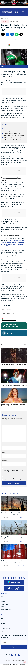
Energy (6, 18)
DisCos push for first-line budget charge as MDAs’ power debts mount (12, 538)
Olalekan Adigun (14, 39)
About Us (3, 599)
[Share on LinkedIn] (12, 34)
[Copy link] (21, 34)
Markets (3, 623)
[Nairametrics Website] (10, 12)
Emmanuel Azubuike (22, 565)
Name (4, 444)
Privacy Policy (4, 604)
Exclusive (3, 618)
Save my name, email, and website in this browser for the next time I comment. (12, 471)
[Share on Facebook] (7, 34)
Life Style (3, 631)
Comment (5, 423)
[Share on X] (3, 34)
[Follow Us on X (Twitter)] (22, 655)
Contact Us (3, 601)
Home (2, 18)
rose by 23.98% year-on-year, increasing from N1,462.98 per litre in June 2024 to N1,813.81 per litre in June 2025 (13, 243)
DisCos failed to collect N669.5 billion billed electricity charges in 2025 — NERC (13, 514)
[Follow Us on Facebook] (12, 655)
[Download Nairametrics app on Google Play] (14, 582)
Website (4, 460)
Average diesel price (7, 309)
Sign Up (14, 647)
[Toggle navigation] (23, 12)
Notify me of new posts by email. (12, 480)
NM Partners (4, 607)
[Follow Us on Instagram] (19, 655)
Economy (3, 620)
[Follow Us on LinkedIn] (16, 655)
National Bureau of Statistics (9, 313)
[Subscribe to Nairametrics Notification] (24, 662)
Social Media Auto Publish (8, 664)
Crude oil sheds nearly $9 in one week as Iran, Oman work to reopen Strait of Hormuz (13, 562)
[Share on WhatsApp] (17, 34)
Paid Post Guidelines (6, 609)
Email (4, 452)
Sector (2, 626)
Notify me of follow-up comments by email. (13, 478)
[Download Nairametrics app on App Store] (14, 588)
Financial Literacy (5, 628)
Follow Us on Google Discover (17, 45)
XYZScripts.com (22, 664)
